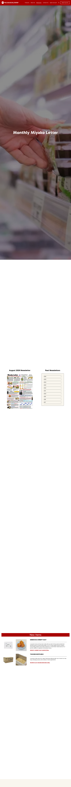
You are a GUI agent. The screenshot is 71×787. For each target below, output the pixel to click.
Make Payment (65, 2)
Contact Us (45, 2)
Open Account (53, 2)
